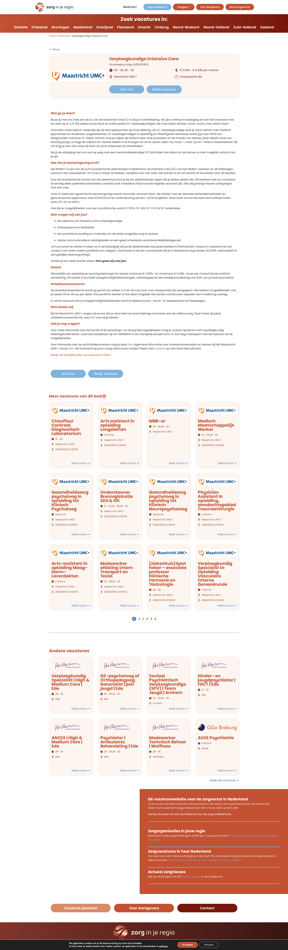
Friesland (40, 27)
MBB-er (157, 421)
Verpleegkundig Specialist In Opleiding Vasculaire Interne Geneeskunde (215, 574)
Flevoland (125, 27)
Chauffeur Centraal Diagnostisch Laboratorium (66, 427)
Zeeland (267, 27)
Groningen (60, 27)
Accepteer (187, 944)
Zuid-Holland (244, 27)
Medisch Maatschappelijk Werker (216, 425)
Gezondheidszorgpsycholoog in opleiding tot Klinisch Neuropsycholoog (168, 500)
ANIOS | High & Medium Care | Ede (67, 742)
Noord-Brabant (186, 27)
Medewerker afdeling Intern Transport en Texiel (116, 570)
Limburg (162, 27)
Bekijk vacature (164, 89)
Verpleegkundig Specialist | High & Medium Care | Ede (71, 682)
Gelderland (82, 27)
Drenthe (21, 27)
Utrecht (144, 27)
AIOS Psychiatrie (216, 738)
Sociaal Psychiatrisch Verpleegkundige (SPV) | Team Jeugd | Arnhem (167, 684)
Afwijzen (209, 944)
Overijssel (104, 27)
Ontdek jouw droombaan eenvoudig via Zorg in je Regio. (205, 860)
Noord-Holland (216, 27)
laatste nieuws (191, 876)
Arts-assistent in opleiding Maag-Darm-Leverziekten (70, 570)
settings (163, 946)
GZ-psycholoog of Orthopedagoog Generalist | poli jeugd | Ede (119, 682)
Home (52, 36)
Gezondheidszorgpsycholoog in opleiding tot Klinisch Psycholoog (70, 500)
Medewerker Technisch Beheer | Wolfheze (167, 742)
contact (160, 348)
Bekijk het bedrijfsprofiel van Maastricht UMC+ (81, 355)
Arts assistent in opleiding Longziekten (117, 425)
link (130, 344)
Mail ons (126, 89)
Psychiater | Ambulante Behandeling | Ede (119, 742)
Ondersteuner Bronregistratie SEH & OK (116, 496)
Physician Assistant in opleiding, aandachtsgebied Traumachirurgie (217, 500)
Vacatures (63, 36)
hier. (71, 348)
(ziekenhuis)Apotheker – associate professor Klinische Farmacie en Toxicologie (167, 574)
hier (92, 317)
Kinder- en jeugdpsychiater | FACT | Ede (216, 680)
